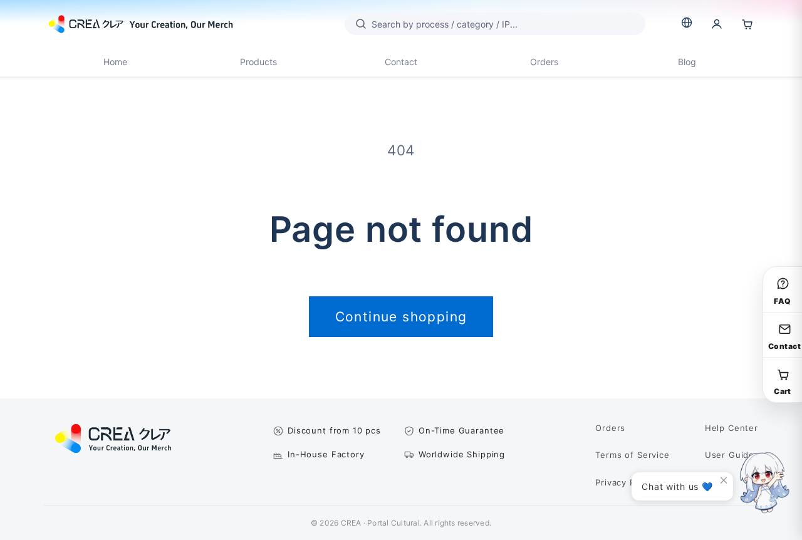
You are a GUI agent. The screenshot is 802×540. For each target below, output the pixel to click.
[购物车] (747, 24)
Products (258, 61)
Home (115, 61)
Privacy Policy (625, 482)
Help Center (731, 428)
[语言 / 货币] (686, 22)
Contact (401, 61)
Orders (544, 61)
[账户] (717, 24)
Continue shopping (401, 317)
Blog (687, 61)
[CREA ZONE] (140, 24)
